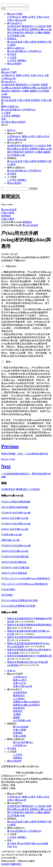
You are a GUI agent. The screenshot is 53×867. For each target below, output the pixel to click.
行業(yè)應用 (7, 219)
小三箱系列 (40, 26)
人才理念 (11, 60)
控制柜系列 (18, 32)
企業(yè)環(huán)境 (16, 20)
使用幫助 (41, 42)
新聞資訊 (11, 38)
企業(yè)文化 (42, 17)
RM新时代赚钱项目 (11, 864)
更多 (3, 119)
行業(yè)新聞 (29, 42)
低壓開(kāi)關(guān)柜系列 (34, 88)
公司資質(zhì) (34, 51)
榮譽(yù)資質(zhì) (16, 48)
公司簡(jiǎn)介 (14, 17)
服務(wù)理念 (29, 17)
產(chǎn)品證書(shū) (17, 51)
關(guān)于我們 (15, 14)
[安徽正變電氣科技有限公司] (1, 2)
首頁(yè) (5, 69)
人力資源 (11, 57)
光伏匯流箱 (21, 769)
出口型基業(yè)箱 (16, 35)
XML (9, 846)
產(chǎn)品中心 (14, 23)
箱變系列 (29, 32)
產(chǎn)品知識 (14, 42)
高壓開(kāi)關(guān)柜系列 (26, 702)
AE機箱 (39, 32)
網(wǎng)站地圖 (40, 843)
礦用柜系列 (28, 26)
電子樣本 (11, 54)
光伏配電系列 (14, 26)
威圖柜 (46, 32)
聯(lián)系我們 (14, 63)
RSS (15, 846)
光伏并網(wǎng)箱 (37, 769)
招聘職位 (21, 60)
